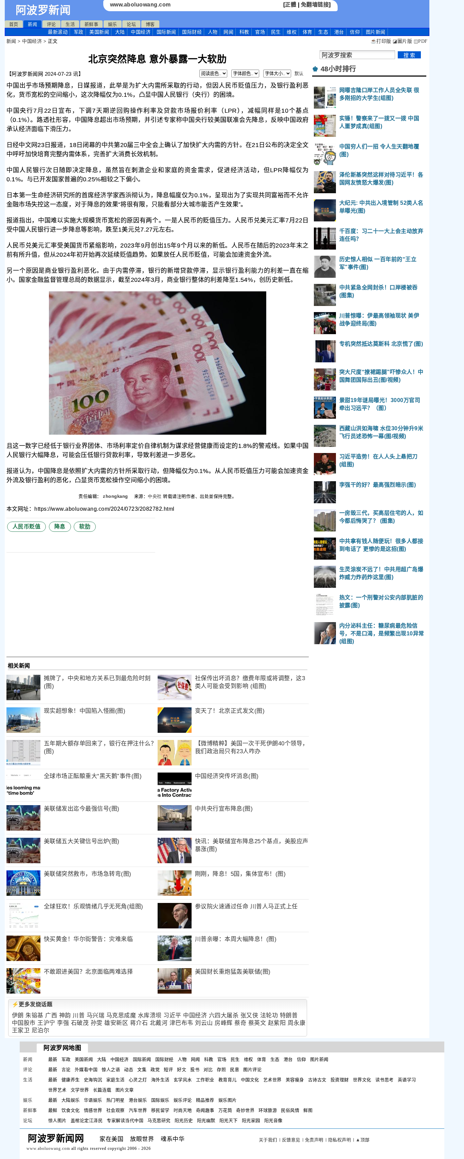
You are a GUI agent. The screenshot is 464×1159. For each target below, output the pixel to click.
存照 (221, 1069)
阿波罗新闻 (43, 10)
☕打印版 (381, 41)
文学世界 (80, 1089)
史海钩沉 (93, 1079)
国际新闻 (166, 32)
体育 (308, 32)
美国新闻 (99, 32)
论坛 (131, 24)
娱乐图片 (227, 1100)
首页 (13, 24)
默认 (299, 73)
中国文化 (250, 1079)
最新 (58, 32)
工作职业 (205, 1079)
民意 (234, 1069)
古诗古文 (317, 1079)
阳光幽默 (206, 1120)
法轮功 (269, 1015)
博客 (150, 24)
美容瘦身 (295, 1079)
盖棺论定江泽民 (87, 1120)
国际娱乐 (160, 1100)
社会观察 (115, 1110)
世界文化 (362, 1079)
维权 (292, 32)
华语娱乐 (93, 1100)
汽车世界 (138, 1110)
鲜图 (308, 1110)
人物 (213, 32)
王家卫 (21, 1030)
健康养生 (70, 1079)
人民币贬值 (27, 526)
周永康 (297, 1023)
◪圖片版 (402, 41)
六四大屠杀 (224, 1015)
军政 (79, 32)
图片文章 (124, 1089)
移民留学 (160, 1110)
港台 (339, 32)
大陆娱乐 (70, 1100)
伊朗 (18, 1015)
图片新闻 (319, 1059)
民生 (276, 32)
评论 (51, 24)
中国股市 (24, 1023)
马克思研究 (159, 1120)
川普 (79, 1015)
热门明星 (115, 1100)
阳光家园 (251, 1120)
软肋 (84, 526)
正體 (290, 4)
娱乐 (112, 24)
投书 (194, 1069)
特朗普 (289, 1015)
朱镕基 (34, 1015)
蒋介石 (139, 1023)
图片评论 (252, 1069)
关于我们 (268, 1139)
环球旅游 (267, 1110)
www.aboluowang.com (140, 4)
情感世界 (93, 1110)
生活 (70, 24)
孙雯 (97, 1023)
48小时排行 (338, 69)
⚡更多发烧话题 (32, 1004)
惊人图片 (57, 1120)
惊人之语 (111, 1069)
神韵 (65, 1015)
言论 (66, 1069)
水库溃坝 (150, 1015)
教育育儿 (227, 1079)
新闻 (32, 24)
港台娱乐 (138, 1100)
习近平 (172, 1015)
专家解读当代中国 (125, 1120)
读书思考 (384, 1079)
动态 (128, 1069)
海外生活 (160, 1079)
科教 (244, 32)
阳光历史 (184, 1120)
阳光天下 (228, 1120)
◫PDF (421, 41)
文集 (141, 1069)
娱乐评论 (183, 1100)
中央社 (155, 496)
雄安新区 (116, 1023)
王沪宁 (46, 1023)
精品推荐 (205, 1100)
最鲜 (52, 1110)
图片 (376, 32)
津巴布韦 (181, 1023)
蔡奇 (240, 1023)
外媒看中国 (86, 1069)
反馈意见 (291, 1139)
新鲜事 (92, 24)
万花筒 (225, 1110)
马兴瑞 (96, 1015)
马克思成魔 (121, 1015)
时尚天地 (183, 1110)
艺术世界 (272, 1079)
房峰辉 (224, 1023)
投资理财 (340, 1079)
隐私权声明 (339, 1139)
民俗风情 (290, 1110)
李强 (63, 1023)
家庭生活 (115, 1079)
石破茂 (80, 1023)
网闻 (228, 32)
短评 (168, 1069)
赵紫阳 (277, 1023)
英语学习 (407, 1079)
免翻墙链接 (315, 4)
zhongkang (116, 496)
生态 (323, 32)
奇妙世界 (245, 1110)
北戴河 (159, 1023)
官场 (260, 32)
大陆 (120, 32)
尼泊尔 (41, 1030)
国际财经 (192, 32)
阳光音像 (273, 1120)
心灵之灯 (138, 1079)
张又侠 (249, 1015)
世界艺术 (57, 1089)
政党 (155, 1069)
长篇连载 (102, 1089)
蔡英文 (257, 1023)
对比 (208, 1069)
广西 (51, 1015)
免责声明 (314, 1139)
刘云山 (204, 1023)
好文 (181, 1069)
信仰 (355, 32)
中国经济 (140, 32)
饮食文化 (70, 1110)
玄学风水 (183, 1079)
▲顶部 (363, 1139)
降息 (60, 526)
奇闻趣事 (205, 1110)
